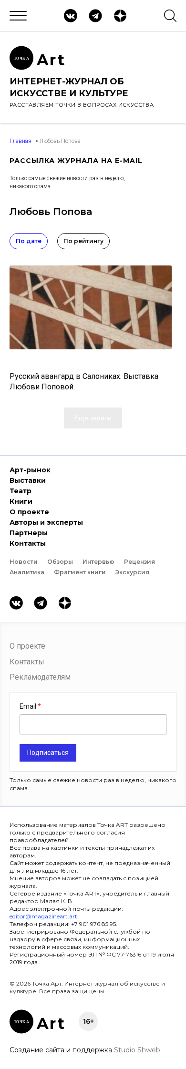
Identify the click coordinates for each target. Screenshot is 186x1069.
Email (29, 706)
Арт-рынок (30, 470)
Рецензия (139, 561)
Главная (20, 141)
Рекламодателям (40, 677)
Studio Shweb (137, 1050)
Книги (21, 501)
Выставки (28, 480)
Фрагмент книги (80, 572)
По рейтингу (83, 240)
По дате (28, 240)
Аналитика (27, 572)
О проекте (29, 512)
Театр (20, 491)
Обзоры (60, 561)
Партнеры (29, 533)
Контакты (28, 543)
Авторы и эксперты (46, 522)
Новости (24, 561)
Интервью (98, 561)
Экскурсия (132, 572)
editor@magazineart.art (43, 916)
